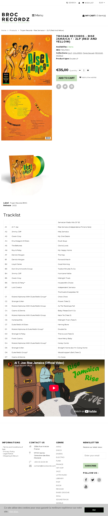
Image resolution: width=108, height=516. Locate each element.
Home (3, 30)
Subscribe (90, 466)
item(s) (95, 15)
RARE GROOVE (62, 492)
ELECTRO (60, 457)
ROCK (58, 485)
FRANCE (59, 464)
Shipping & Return (10, 456)
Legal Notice (8, 454)
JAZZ (58, 471)
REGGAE (99, 53)
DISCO (59, 450)
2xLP (70, 53)
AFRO (58, 447)
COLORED (77, 53)
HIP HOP (60, 468)
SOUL (58, 496)
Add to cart (66, 78)
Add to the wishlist (88, 77)
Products (13, 30)
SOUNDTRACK (62, 499)
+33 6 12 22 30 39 (41, 462)
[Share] (58, 86)
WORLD (59, 55)
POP (58, 482)
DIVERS (59, 454)
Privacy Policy (9, 451)
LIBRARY (60, 478)
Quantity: (73, 70)
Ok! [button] (94, 510)
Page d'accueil (88, 53)
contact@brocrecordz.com (43, 466)
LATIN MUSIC (61, 475)
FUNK (58, 461)
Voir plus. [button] (13, 511)
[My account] (79, 3)
